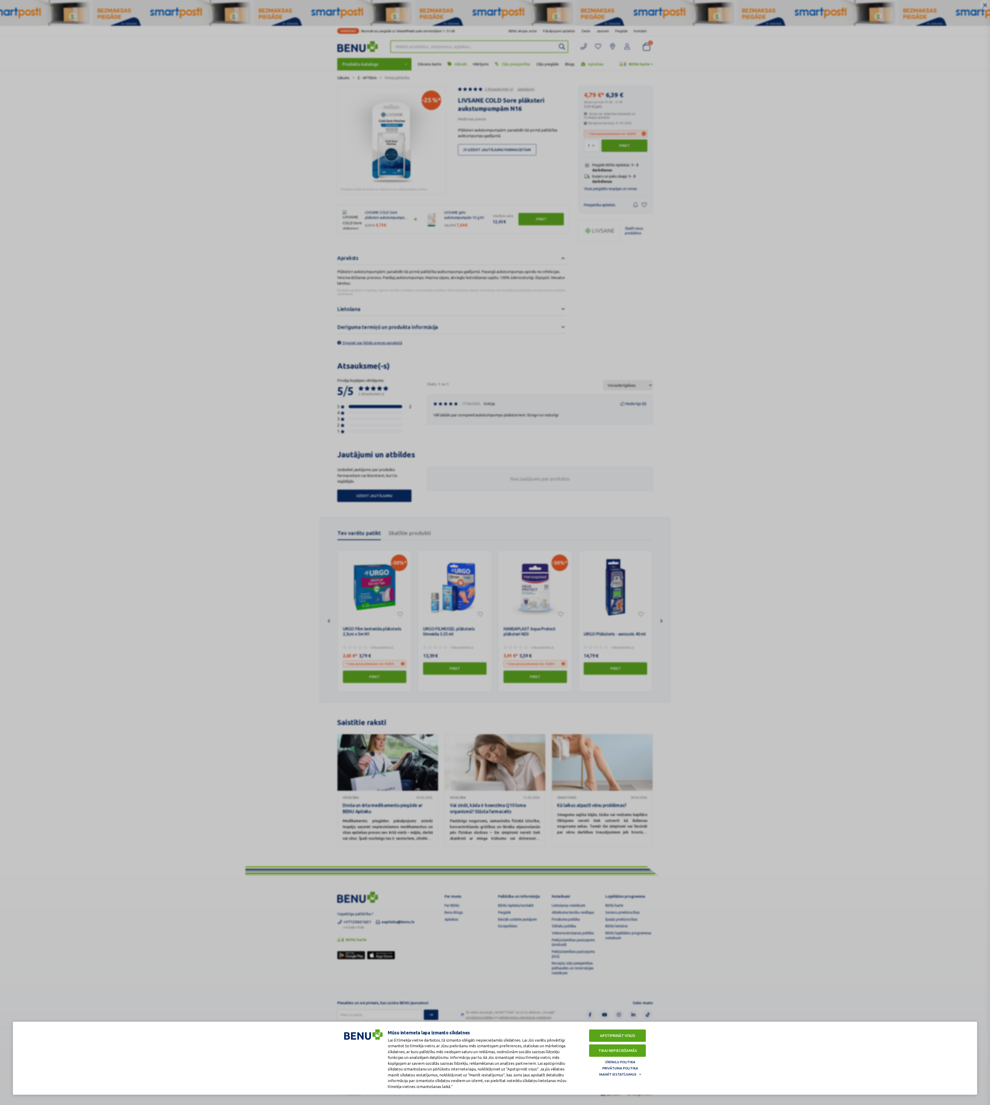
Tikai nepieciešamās (617, 1051)
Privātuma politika (620, 1068)
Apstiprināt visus (617, 1036)
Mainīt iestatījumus (618, 1074)
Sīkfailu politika (620, 1062)
